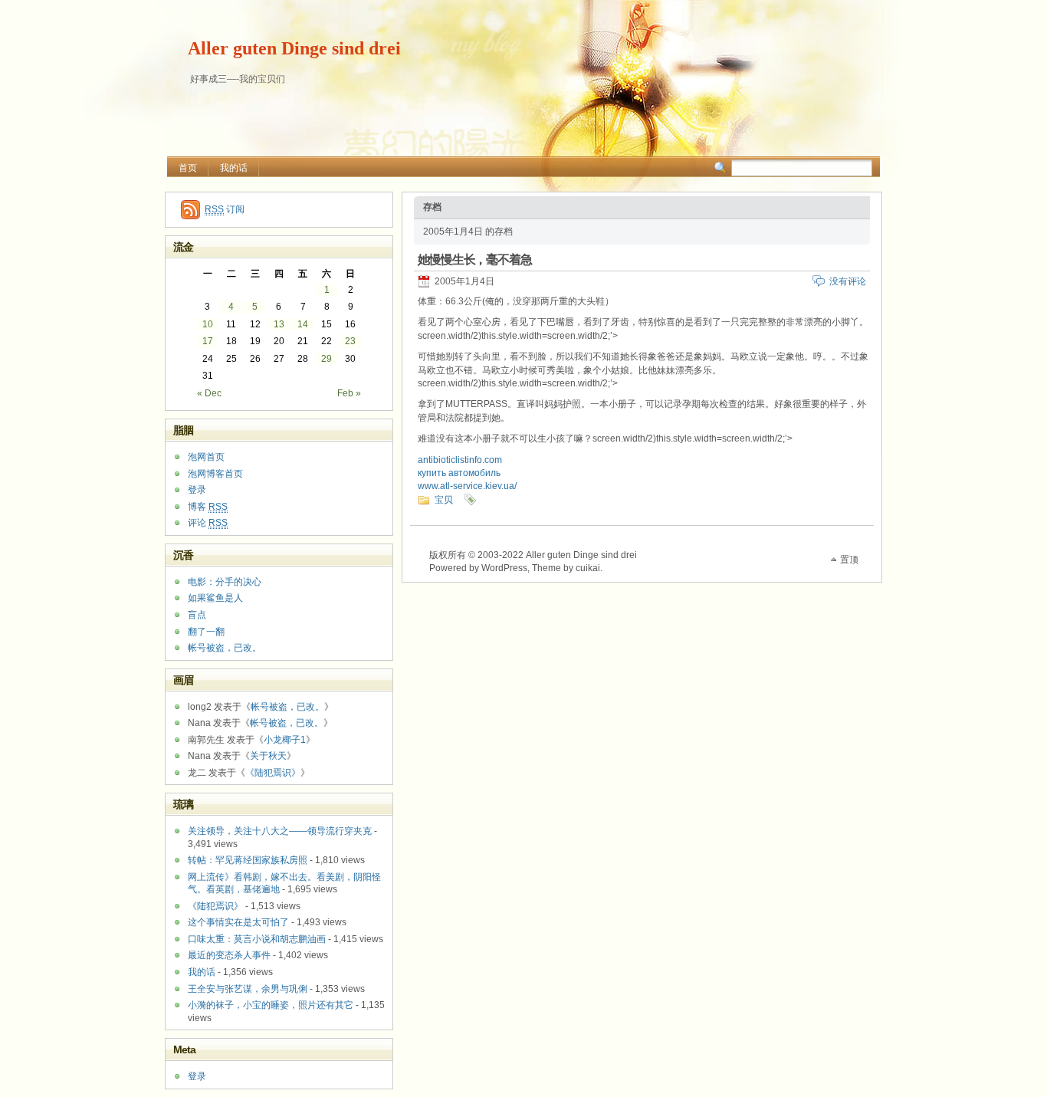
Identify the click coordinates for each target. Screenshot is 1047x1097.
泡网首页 (206, 457)
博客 (208, 506)
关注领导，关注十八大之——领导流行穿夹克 (280, 831)
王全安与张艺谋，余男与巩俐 (247, 989)
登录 (197, 489)
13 (279, 324)
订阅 (225, 209)
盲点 (197, 614)
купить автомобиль (459, 473)
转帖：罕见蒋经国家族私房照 (247, 860)
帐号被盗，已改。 (224, 647)
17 (207, 341)
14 (302, 324)
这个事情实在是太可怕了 (238, 922)
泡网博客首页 (215, 473)
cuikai (588, 568)
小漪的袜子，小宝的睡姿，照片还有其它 (270, 1005)
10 (207, 324)
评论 (208, 522)
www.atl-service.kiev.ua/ (467, 486)
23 (350, 341)
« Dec (209, 393)
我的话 (234, 168)
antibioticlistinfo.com (460, 460)
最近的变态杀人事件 (229, 955)
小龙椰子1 (285, 739)
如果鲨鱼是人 (215, 598)
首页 (188, 168)
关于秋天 (268, 755)
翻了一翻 (206, 631)
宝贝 (444, 499)
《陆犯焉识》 (272, 772)
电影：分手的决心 (224, 581)
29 (326, 358)
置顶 (849, 559)
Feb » (349, 393)
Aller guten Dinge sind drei (294, 48)
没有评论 (847, 281)
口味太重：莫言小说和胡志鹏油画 (257, 939)
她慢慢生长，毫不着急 (475, 259)
